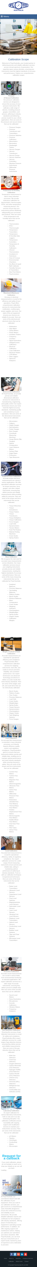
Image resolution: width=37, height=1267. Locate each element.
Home (5, 1258)
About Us (11, 1258)
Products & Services (28, 1258)
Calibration (11, 1261)
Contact (26, 1261)
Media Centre (19, 1261)
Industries (18, 1258)
